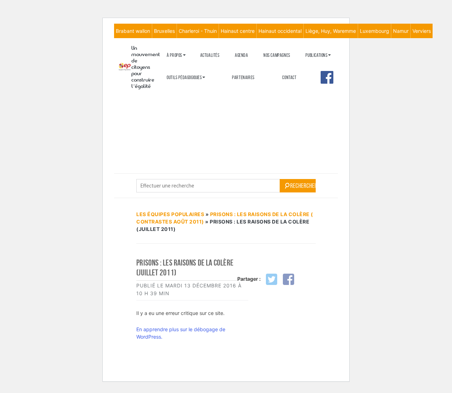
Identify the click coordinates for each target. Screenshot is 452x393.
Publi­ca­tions (316, 55)
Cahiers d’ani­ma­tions (185, 88)
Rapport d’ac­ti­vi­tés (184, 102)
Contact (289, 77)
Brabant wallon (133, 31)
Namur (401, 31)
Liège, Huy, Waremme (330, 31)
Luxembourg (374, 31)
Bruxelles (164, 31)
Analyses (313, 97)
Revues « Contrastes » (325, 66)
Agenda (241, 55)
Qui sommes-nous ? (183, 66)
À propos (174, 55)
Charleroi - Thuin (198, 31)
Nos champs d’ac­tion (184, 90)
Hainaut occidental (280, 31)
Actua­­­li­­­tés (210, 55)
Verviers (421, 31)
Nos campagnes (276, 55)
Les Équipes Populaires (170, 214)
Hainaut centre (238, 31)
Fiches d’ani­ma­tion (183, 100)
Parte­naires (243, 77)
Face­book (327, 77)
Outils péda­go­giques (184, 77)
